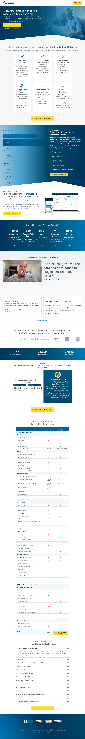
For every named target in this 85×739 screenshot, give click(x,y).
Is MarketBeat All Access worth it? (24, 666)
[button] (78, 291)
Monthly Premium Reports (24, 618)
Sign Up (49, 632)
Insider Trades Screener (23, 516)
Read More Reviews (42, 320)
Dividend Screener (22, 508)
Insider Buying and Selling (24, 468)
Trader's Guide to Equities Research (26, 612)
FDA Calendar (21, 465)
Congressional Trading (23, 457)
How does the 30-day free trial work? (24, 673)
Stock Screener (21, 505)
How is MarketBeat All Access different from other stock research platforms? (34, 691)
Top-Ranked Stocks (22, 601)
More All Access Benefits (64, 114)
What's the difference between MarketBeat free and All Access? (31, 662)
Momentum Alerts (22, 537)
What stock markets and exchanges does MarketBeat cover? (30, 694)
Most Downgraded (22, 609)
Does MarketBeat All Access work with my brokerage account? (30, 698)
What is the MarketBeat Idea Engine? (24, 684)
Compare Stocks (22, 531)
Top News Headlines (22, 437)
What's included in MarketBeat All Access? (26, 680)
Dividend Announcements (24, 460)
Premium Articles (22, 440)
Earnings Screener (22, 510)
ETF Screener (21, 513)
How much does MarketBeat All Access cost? (26, 648)
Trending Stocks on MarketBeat (25, 545)
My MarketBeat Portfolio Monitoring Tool (27, 476)
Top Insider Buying (22, 590)
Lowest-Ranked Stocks (23, 604)
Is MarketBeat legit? (21, 669)
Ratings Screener (22, 518)
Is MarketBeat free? (20, 659)
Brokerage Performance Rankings (26, 595)
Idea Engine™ (21, 534)
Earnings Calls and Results (24, 462)
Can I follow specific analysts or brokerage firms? (27, 701)
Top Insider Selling (22, 593)
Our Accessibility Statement (34, 732)
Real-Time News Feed (23, 446)
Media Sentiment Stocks (23, 548)
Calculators (20, 528)
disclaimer (51, 735)
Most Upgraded (21, 606)
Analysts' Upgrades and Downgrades (26, 454)
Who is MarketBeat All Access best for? (25, 687)
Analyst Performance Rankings (25, 598)
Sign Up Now (77, 2)
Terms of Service (43, 732)
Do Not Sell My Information (50, 732)
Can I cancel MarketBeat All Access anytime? (26, 676)
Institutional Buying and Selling (25, 470)
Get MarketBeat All (11, 25)
